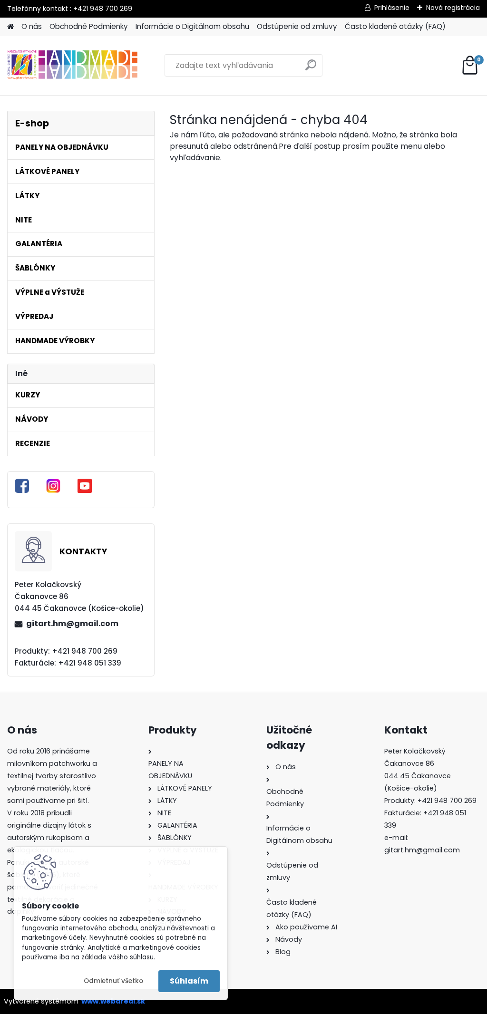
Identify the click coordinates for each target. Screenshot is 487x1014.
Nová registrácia (453, 7)
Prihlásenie (391, 7)
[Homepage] (10, 27)
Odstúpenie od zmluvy (297, 26)
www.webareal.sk (113, 1001)
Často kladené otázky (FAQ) (395, 26)
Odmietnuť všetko (113, 980)
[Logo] (72, 65)
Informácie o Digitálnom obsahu (192, 26)
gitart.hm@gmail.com (72, 623)
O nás (31, 26)
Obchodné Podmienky (88, 26)
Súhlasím (189, 980)
